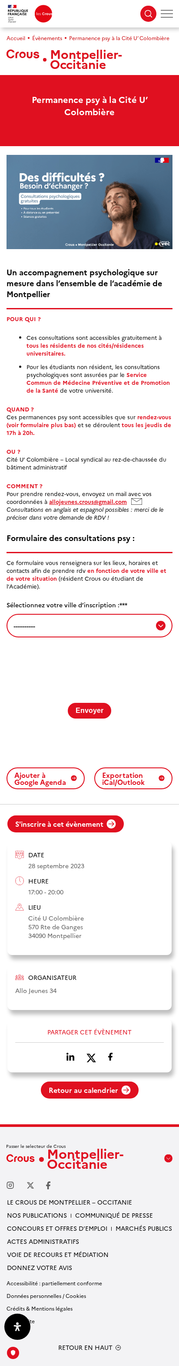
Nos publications (37, 1215)
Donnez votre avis (39, 1267)
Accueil (16, 37)
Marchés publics (144, 1228)
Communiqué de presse (114, 1215)
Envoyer (89, 710)
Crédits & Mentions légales (40, 1308)
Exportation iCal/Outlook (123, 778)
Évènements (47, 37)
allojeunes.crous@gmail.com (93, 501)
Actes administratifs (43, 1241)
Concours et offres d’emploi (57, 1228)
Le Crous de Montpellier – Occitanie (69, 1202)
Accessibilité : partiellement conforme (54, 1283)
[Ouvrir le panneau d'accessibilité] (17, 1327)
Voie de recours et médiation (58, 1254)
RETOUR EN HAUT (85, 1347)
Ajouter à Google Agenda (40, 778)
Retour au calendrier (83, 1090)
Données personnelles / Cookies (46, 1295)
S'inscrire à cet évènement (59, 824)
